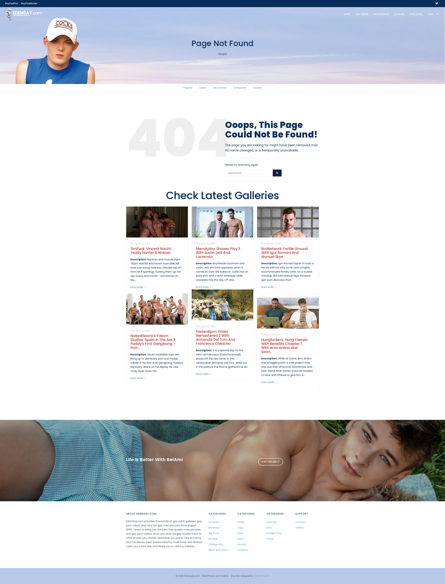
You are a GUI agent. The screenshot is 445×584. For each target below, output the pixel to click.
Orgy (240, 527)
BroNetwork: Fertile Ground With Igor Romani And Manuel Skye (284, 252)
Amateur (214, 522)
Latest (203, 87)
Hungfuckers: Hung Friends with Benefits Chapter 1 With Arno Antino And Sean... (284, 345)
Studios (399, 14)
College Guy (216, 544)
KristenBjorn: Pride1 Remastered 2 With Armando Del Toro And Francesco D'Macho (215, 337)
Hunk (240, 539)
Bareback (214, 527)
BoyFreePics (11, 3)
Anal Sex (271, 522)
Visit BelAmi (269, 461)
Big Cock (214, 533)
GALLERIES (362, 14)
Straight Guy (274, 533)
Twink (269, 539)
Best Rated (220, 87)
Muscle (241, 544)
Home (347, 14)
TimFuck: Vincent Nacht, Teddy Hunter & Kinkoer (151, 250)
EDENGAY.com (261, 576)
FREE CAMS (416, 14)
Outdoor (242, 550)
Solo (269, 527)
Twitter (299, 527)
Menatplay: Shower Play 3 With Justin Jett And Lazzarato (218, 252)
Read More (137, 287)
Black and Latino (218, 550)
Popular (187, 87)
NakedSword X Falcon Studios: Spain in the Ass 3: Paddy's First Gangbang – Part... (153, 341)
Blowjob (213, 539)
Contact (300, 522)
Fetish (241, 522)
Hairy (240, 533)
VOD (430, 14)
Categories (381, 14)
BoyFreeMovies (29, 3)
